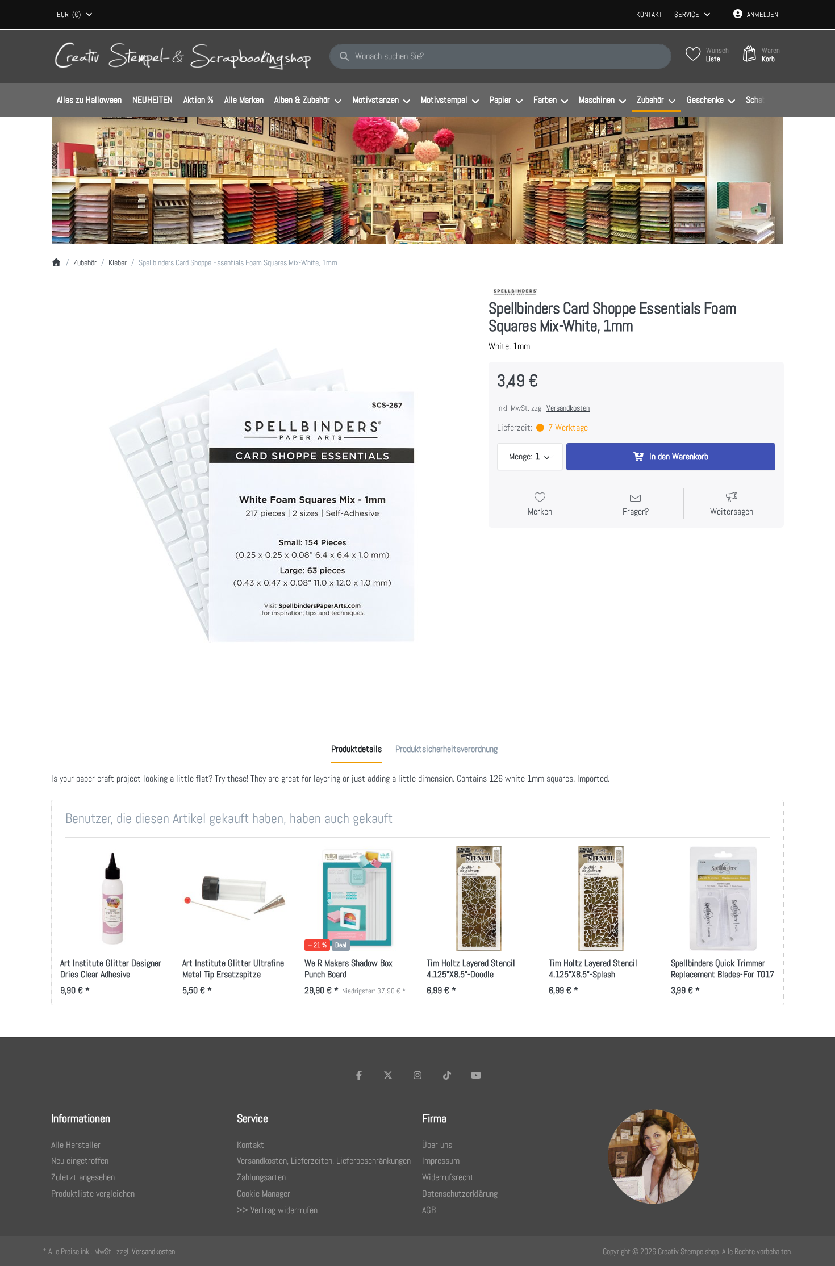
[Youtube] (476, 1075)
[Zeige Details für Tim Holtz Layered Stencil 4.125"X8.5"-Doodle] (479, 898)
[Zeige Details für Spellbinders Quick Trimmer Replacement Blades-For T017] (723, 898)
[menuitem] (89, 100)
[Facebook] (358, 1075)
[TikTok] (447, 1075)
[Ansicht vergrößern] (261, 495)
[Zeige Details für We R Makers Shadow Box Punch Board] (356, 898)
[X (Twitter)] (388, 1075)
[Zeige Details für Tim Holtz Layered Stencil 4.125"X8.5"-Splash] (601, 898)
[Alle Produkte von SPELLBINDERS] (516, 291)
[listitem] (261, 495)
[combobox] (75, 15)
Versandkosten (568, 408)
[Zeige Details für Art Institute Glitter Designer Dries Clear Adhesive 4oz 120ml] (112, 898)
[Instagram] (417, 1075)
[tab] (356, 749)
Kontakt (649, 14)
